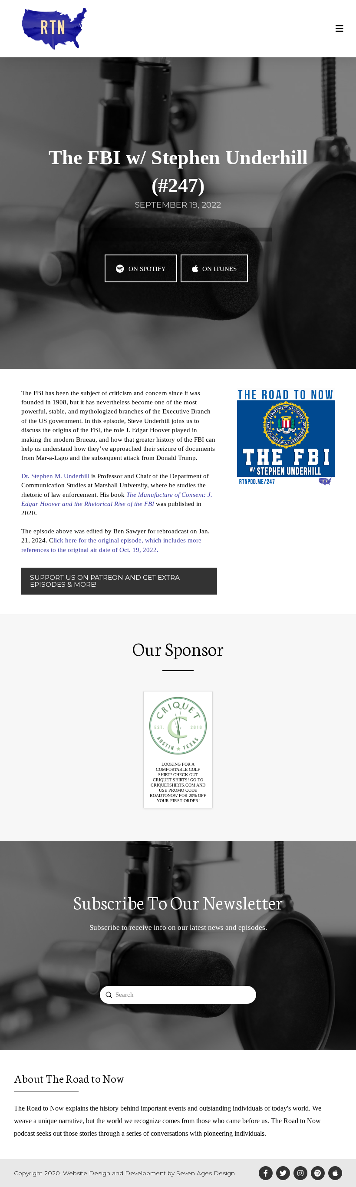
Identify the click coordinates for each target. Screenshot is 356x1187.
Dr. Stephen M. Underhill (55, 475)
